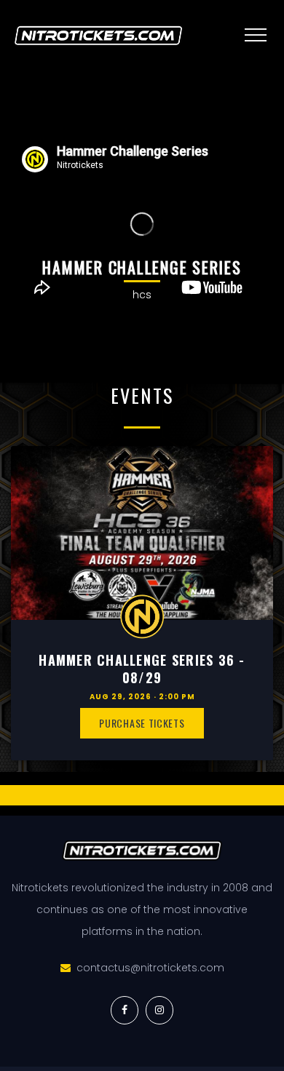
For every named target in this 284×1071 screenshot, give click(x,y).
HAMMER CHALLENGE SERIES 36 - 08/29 (142, 668)
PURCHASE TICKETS (141, 722)
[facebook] (124, 1010)
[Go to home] (105, 36)
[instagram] (159, 1010)
